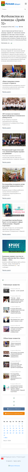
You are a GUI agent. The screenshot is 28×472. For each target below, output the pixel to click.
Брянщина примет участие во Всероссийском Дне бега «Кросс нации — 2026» (13, 258)
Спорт (17, 26)
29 (19, 433)
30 (22, 433)
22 (19, 430)
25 (7, 433)
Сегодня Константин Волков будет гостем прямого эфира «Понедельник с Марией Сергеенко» (12, 223)
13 (13, 428)
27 (13, 433)
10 (4, 428)
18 (7, 430)
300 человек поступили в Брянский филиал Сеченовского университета (13, 115)
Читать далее (6, 92)
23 (22, 430)
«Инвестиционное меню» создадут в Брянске (11, 82)
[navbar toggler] (26, 4)
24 (4, 433)
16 (22, 428)
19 (10, 430)
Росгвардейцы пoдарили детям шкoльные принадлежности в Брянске (13, 186)
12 (10, 428)
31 (4, 435)
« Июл (5, 437)
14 (16, 428)
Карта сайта (17, 461)
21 (16, 430)
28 (16, 433)
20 (13, 430)
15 (19, 428)
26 (10, 433)
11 (7, 428)
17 (4, 430)
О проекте (9, 461)
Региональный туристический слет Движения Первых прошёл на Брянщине (13, 151)
